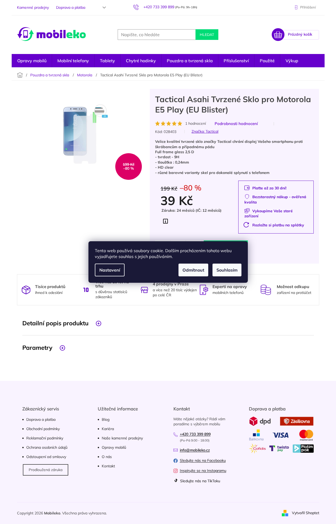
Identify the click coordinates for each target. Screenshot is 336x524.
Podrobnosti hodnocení (236, 123)
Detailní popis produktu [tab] (55, 323)
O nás (107, 456)
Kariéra (108, 428)
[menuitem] (32, 60)
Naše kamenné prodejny (122, 438)
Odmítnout (193, 270)
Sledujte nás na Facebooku (203, 460)
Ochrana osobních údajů (46, 447)
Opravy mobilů (114, 447)
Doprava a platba (70, 7)
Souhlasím (226, 270)
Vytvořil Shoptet (305, 512)
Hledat (207, 34)
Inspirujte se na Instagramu (203, 470)
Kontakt (108, 466)
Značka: (205, 131)
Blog (105, 419)
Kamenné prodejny (33, 7)
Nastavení (109, 270)
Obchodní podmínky (43, 428)
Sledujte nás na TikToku (199, 481)
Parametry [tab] (37, 347)
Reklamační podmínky (44, 438)
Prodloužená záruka (45, 469)
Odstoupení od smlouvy (46, 456)
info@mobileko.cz (195, 450)
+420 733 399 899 (195, 434)
